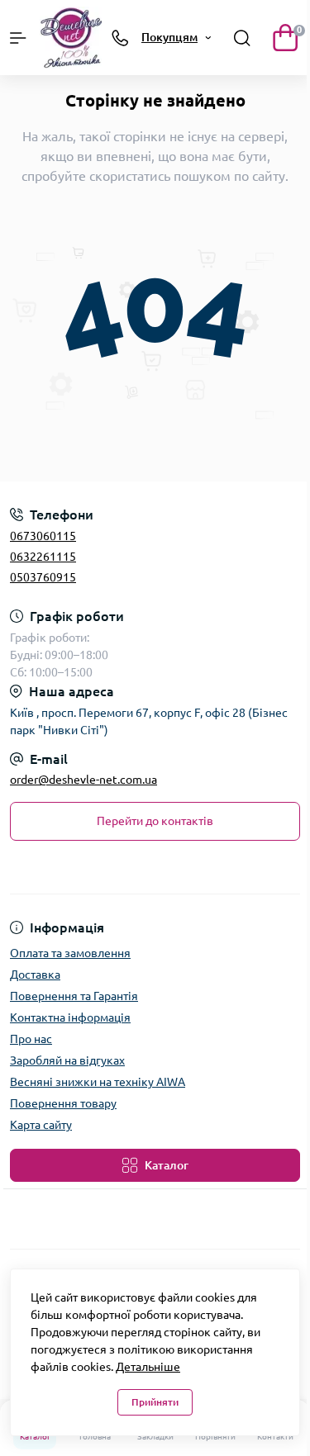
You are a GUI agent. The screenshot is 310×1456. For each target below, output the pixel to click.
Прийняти (155, 1402)
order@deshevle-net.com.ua (83, 779)
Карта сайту (41, 1124)
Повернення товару (63, 1103)
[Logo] (71, 38)
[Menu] (18, 38)
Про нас (31, 1039)
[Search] (242, 38)
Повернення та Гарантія (74, 996)
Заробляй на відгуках (67, 1060)
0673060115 (43, 536)
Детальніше (148, 1366)
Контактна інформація (70, 1017)
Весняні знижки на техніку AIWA (97, 1081)
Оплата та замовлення (70, 953)
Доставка (35, 974)
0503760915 (43, 577)
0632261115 (43, 556)
